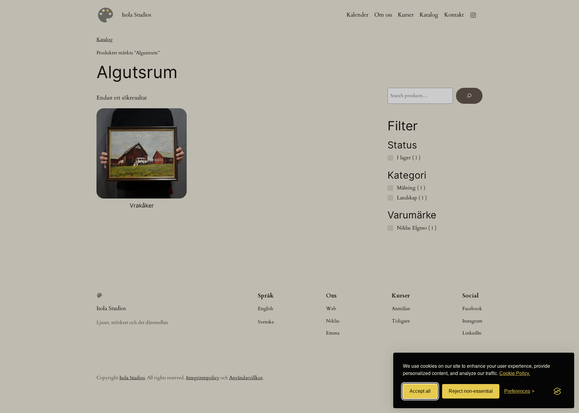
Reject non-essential (471, 391)
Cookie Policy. (514, 373)
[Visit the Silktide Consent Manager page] (557, 391)
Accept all (420, 391)
